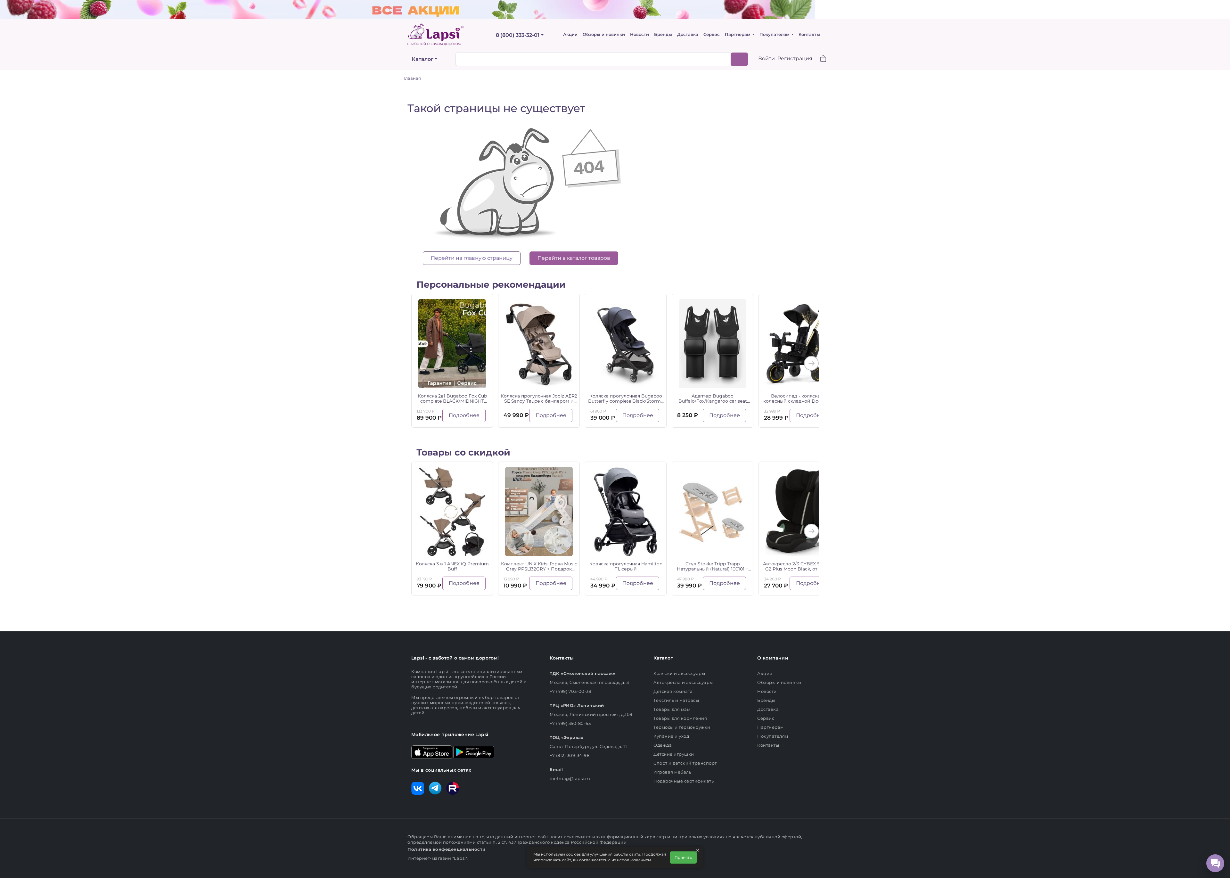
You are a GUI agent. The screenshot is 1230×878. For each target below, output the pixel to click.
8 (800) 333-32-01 (517, 35)
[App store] (431, 751)
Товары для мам (671, 709)
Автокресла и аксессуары (683, 682)
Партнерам (738, 34)
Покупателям (775, 34)
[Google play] (473, 751)
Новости (639, 34)
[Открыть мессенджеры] (1215, 863)
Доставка (687, 34)
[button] (819, 59)
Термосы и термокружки (681, 727)
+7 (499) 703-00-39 (570, 691)
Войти (766, 58)
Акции (570, 34)
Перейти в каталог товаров (573, 258)
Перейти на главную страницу (471, 258)
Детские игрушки (673, 754)
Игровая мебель (672, 772)
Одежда (662, 745)
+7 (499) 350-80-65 (570, 723)
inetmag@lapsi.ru (570, 778)
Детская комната (673, 691)
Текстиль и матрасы (676, 700)
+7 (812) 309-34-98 (569, 755)
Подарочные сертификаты (684, 781)
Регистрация (794, 58)
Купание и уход (671, 736)
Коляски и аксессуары (679, 673)
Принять (683, 857)
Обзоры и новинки (604, 34)
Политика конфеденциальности (446, 849)
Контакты (809, 34)
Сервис (711, 34)
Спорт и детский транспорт (685, 763)
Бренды (663, 34)
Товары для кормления (680, 718)
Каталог (422, 59)
